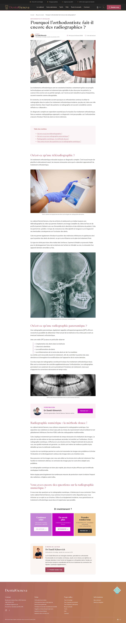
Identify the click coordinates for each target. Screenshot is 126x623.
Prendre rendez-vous (55, 570)
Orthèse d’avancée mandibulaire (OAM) (46, 606)
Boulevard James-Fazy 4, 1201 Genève (15, 600)
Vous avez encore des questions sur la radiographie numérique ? (59, 141)
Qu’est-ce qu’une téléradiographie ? (49, 134)
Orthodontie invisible (40, 600)
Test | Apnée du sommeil (71, 602)
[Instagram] (6, 610)
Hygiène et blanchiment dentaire (44, 609)
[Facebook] (9, 610)
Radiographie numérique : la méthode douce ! (53, 139)
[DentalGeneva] (16, 590)
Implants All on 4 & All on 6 (42, 613)
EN (100, 7)
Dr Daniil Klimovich (40, 35)
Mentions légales (98, 602)
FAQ (67, 7)
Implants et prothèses (41, 611)
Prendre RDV (85, 411)
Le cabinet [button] (40, 7)
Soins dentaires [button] (51, 7)
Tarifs (61, 7)
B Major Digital (12, 619)
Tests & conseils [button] (76, 7)
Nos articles (41, 529)
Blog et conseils (40, 15)
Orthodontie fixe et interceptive (44, 602)
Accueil (32, 15)
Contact (87, 7)
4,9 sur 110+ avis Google (37, 1)
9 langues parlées (53, 1)
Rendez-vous (115, 7)
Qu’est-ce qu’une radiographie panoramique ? (53, 136)
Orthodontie (63, 529)
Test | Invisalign (68, 600)
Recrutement (97, 600)
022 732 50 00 (9, 602)
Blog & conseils (68, 606)
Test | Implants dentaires (71, 604)
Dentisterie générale (40, 604)
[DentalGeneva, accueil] (17, 7)
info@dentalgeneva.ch (11, 604)
